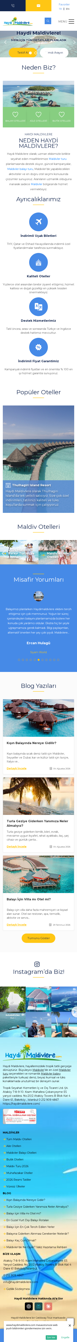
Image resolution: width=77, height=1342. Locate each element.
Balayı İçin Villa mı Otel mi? (29, 899)
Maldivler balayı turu (20, 169)
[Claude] (48, 1306)
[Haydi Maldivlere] (19, 21)
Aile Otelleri (13, 1146)
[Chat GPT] (29, 1306)
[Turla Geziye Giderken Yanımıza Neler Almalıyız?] (38, 796)
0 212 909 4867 (13, 1275)
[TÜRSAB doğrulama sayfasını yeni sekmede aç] (19, 1116)
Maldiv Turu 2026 (17, 1166)
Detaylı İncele (17, 768)
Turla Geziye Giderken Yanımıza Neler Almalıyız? (37, 1206)
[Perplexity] (38, 1306)
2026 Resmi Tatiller (18, 1179)
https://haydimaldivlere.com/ (21, 1103)
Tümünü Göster (38, 938)
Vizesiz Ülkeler (15, 1186)
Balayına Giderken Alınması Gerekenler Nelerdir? (37, 1233)
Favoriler (64, 4)
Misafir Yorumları (38, 579)
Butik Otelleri (14, 1159)
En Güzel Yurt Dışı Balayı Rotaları (27, 1220)
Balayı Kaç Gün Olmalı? (21, 1240)
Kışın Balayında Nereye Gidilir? (31, 743)
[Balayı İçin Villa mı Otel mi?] (38, 874)
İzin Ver (51, 1337)
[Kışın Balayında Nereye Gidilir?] (38, 718)
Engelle (65, 1337)
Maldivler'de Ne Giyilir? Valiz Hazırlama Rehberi (36, 1247)
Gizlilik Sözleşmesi (18, 1289)
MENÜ (62, 21)
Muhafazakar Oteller (19, 1173)
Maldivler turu (58, 159)
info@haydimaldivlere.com (20, 1282)
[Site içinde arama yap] (48, 21)
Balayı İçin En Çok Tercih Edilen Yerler (30, 1227)
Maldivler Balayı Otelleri (21, 1152)
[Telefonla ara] (13, 5)
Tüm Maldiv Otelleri (19, 1139)
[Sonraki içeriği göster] (73, 44)
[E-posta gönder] (38, 5)
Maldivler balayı (51, 1073)
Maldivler (36, 184)
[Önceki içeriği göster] (4, 44)
